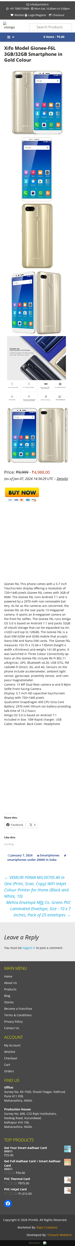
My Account (12, 1045)
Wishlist (19, 15)
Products (10, 989)
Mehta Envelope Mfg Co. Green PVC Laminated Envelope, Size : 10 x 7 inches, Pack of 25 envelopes (38, 909)
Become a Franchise (18, 1009)
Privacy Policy (13, 1022)
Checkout (58, 15)
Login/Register (37, 15)
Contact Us (11, 1028)
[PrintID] (9, 25)
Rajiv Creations (47, 1227)
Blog (7, 996)
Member (36, 1243)
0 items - (54, 37)
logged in (28, 948)
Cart (7, 1065)
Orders (9, 1071)
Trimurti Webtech (59, 1235)
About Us (10, 983)
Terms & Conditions (18, 1015)
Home (8, 976)
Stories (9, 1002)
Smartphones (49, 855)
